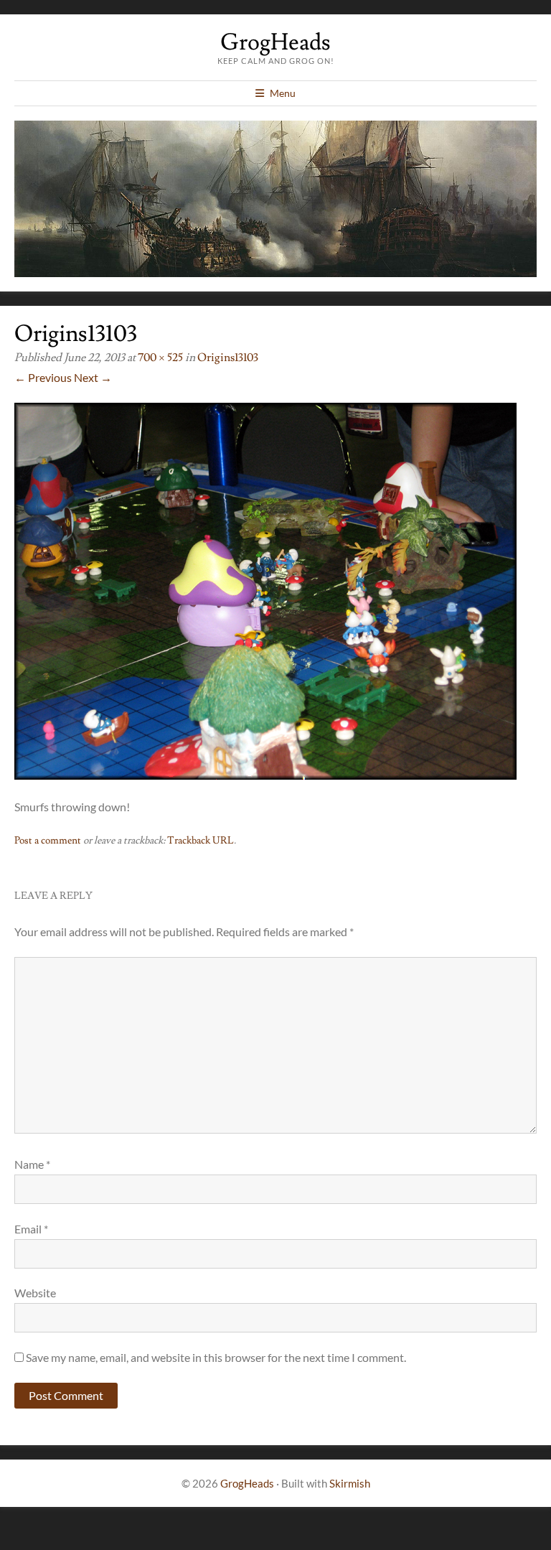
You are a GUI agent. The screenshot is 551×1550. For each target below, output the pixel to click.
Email (31, 1229)
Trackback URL (200, 840)
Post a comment (47, 840)
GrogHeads (275, 42)
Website (35, 1292)
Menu (283, 93)
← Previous (43, 377)
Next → (93, 377)
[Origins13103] (265, 775)
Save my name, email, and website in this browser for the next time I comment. (216, 1357)
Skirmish (349, 1483)
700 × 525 (160, 357)
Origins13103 (227, 357)
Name (32, 1164)
